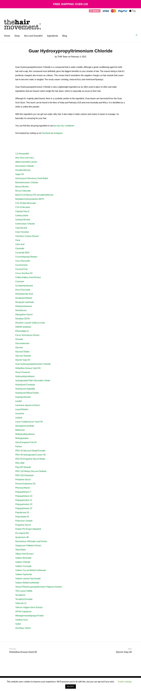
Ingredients (52, 36)
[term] (22, 153)
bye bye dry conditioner (63, 125)
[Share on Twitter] (121, 633)
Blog (64, 36)
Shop (17, 36)
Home (7, 36)
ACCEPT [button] (70, 686)
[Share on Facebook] (117, 633)
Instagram (58, 133)
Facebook (46, 133)
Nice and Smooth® (33, 36)
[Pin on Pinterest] (125, 633)
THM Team (63, 56)
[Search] (122, 36)
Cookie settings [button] (125, 681)
